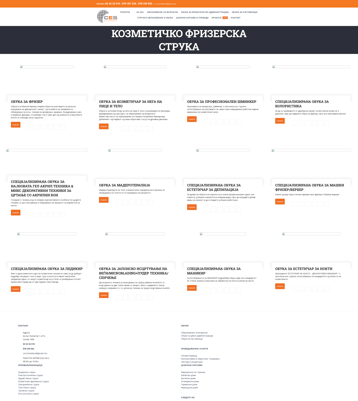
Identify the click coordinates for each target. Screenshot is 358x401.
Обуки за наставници (192, 338)
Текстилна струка (27, 387)
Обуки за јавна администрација (197, 335)
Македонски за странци (193, 372)
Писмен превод (189, 355)
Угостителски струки (28, 393)
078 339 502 (28, 348)
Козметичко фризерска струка (33, 381)
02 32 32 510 (29, 344)
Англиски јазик (188, 378)
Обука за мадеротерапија (124, 185)
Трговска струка (26, 390)
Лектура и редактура (191, 361)
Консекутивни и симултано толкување (200, 358)
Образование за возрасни (194, 332)
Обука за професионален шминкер (221, 101)
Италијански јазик (190, 381)
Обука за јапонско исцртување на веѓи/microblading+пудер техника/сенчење (133, 273)
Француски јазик (189, 387)
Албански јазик (188, 375)
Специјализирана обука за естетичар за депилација (214, 187)
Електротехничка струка (30, 375)
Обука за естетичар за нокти (303, 268)
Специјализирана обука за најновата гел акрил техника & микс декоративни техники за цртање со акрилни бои (42, 188)
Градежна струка (26, 372)
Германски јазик (189, 384)
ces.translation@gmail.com (165, 4)
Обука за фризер (27, 101)
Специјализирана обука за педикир (47, 268)
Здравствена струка (28, 378)
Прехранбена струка (28, 384)
